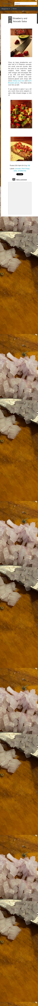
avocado (18, 168)
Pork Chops (25, 168)
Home (15, 9)
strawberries (22, 171)
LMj (28, 165)
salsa (15, 171)
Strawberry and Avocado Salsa (20, 20)
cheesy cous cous (18, 81)
